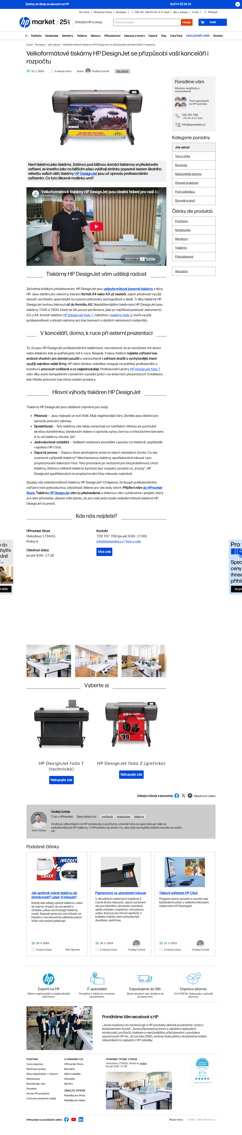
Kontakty (121, 12)
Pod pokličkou (185, 192)
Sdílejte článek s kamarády (155, 795)
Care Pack (176, 35)
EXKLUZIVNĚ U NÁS (197, 35)
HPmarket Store (103, 12)
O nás (195, 12)
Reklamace (33, 1078)
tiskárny (139, 816)
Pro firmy (84, 12)
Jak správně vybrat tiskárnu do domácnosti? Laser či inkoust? (54, 895)
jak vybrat (122, 71)
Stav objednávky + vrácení (42, 1074)
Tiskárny (82, 35)
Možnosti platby (36, 1069)
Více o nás (133, 541)
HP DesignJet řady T (78, 315)
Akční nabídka (72, 1074)
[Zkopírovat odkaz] (201, 799)
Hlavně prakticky (187, 183)
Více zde (104, 552)
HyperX (153, 35)
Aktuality (181, 271)
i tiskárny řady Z (120, 315)
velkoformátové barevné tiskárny (128, 289)
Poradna (40, 44)
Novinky (218, 35)
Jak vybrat (54, 44)
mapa (143, 1063)
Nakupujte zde (61, 780)
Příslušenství (112, 35)
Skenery (96, 35)
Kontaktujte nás (35, 1083)
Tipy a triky (182, 156)
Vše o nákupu (180, 12)
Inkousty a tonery (134, 35)
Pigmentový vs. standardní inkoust (120, 893)
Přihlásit (212, 12)
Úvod (29, 44)
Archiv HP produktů (37, 1093)
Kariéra (68, 1083)
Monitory (67, 35)
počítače (107, 816)
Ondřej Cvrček (60, 811)
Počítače (36, 35)
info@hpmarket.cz (109, 541)
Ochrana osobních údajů (41, 1098)
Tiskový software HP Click (178, 893)
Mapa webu (176, 1119)
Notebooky (51, 35)
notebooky (123, 816)
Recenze (181, 165)
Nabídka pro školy (74, 1100)
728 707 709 (190, 115)
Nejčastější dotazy (188, 174)
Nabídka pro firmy (74, 1095)
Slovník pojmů (185, 200)
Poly (163, 35)
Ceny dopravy (34, 1064)
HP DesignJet (60, 493)
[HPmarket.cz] (44, 22)
